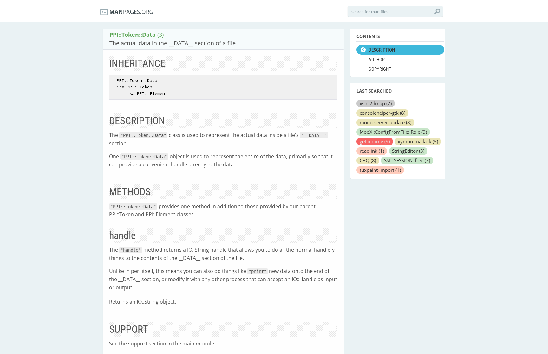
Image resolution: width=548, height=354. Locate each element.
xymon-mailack (418, 141)
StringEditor (408, 151)
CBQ (368, 160)
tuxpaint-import (380, 170)
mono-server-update (385, 122)
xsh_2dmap (376, 103)
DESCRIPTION (382, 50)
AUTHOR (377, 59)
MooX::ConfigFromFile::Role (393, 132)
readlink (372, 151)
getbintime (375, 141)
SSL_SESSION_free (407, 160)
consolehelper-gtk (382, 113)
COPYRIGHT (380, 69)
